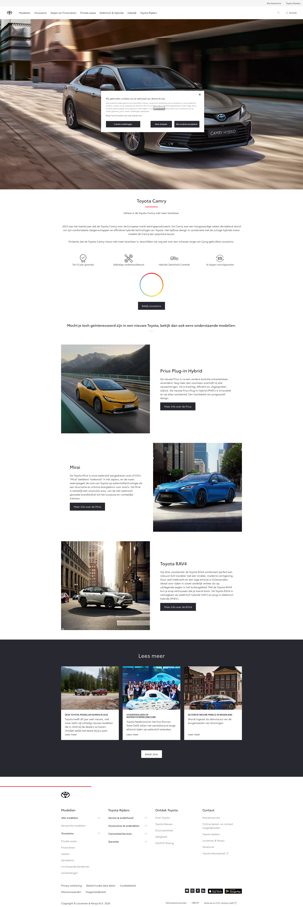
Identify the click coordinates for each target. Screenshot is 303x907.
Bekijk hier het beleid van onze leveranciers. (124, 115)
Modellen (24, 12)
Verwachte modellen (73, 825)
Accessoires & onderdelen (123, 825)
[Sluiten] (199, 94)
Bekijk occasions (151, 306)
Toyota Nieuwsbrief (215, 853)
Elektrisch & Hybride (112, 12)
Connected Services (120, 833)
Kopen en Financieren (63, 12)
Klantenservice (274, 3)
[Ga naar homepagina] (9, 13)
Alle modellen (69, 817)
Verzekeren (67, 860)
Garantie (113, 841)
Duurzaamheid (164, 830)
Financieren (68, 847)
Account (293, 12)
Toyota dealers (211, 834)
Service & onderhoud (120, 817)
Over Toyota (162, 817)
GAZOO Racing (164, 843)
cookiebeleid (159, 108)
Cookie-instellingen (123, 124)
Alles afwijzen (161, 124)
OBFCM (195, 902)
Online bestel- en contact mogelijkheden (217, 825)
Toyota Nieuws (164, 824)
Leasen (65, 853)
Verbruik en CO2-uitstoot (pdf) (219, 902)
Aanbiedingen (69, 872)
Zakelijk (131, 12)
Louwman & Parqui (213, 840)
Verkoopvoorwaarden (176, 902)
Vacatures (208, 846)
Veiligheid (161, 836)
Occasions (40, 12)
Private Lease (88, 12)
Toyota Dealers (293, 3)
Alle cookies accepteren (187, 124)
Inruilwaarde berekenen (75, 866)
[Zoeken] (278, 12)
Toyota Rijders (148, 12)
